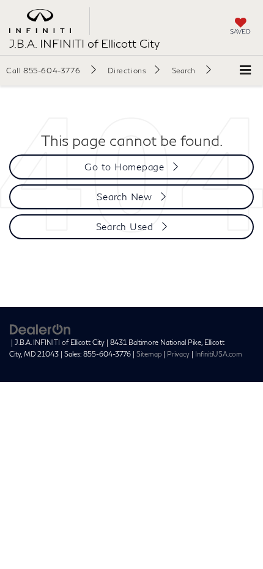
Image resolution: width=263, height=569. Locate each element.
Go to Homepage (124, 166)
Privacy (178, 354)
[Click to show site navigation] (245, 70)
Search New (124, 196)
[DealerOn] (40, 328)
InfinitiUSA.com (218, 354)
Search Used (125, 226)
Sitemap (148, 354)
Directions (127, 70)
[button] (51, 70)
